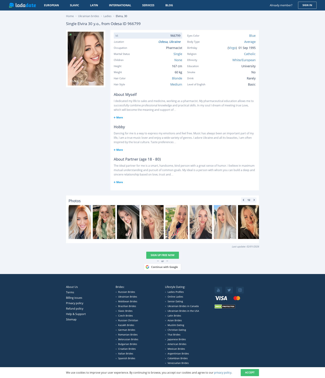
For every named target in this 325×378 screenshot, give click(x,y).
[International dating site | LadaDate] (22, 5)
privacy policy (222, 372)
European (51, 5)
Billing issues (74, 298)
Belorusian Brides (128, 339)
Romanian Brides (128, 334)
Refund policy (74, 308)
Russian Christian (128, 320)
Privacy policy (74, 303)
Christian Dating (177, 329)
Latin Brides (174, 315)
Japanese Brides (177, 339)
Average (250, 42)
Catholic (250, 54)
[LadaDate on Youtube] (218, 290)
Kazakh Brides (126, 325)
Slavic (74, 5)
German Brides (126, 329)
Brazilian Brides (127, 306)
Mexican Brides (176, 348)
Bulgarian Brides (127, 344)
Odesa (162, 42)
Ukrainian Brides (127, 296)
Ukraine (175, 42)
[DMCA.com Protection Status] (225, 307)
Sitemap (71, 319)
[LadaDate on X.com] (229, 290)
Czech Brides (125, 315)
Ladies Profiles (176, 291)
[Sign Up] (80, 222)
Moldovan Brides (127, 301)
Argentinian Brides (178, 353)
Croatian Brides (127, 348)
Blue (252, 36)
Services (148, 5)
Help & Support (76, 314)
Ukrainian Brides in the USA (183, 310)
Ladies (107, 16)
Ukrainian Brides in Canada (183, 306)
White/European (244, 60)
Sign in (307, 5)
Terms (70, 292)
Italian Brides (125, 353)
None (178, 60)
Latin (94, 5)
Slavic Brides (125, 310)
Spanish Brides (126, 358)
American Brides (177, 344)
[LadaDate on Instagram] (240, 290)
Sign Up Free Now (163, 255)
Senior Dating (175, 301)
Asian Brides (175, 320)
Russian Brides (126, 291)
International (120, 5)
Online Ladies (175, 296)
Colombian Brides (178, 358)
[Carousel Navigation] (248, 200)
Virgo (232, 48)
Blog (169, 5)
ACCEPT (250, 372)
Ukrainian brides (88, 16)
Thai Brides (174, 334)
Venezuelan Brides (178, 363)
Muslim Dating (176, 325)
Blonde (177, 78)
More (119, 117)
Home (70, 16)
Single (178, 54)
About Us (72, 287)
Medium (176, 84)
